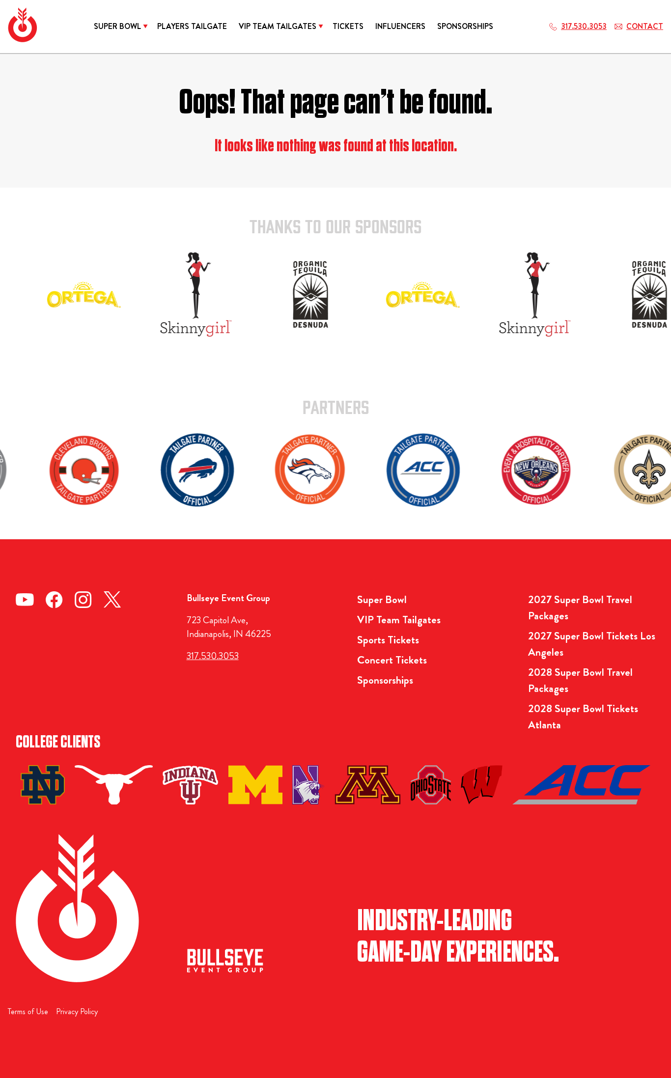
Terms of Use (28, 1011)
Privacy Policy (77, 1011)
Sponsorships (385, 680)
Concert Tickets (392, 659)
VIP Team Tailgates (399, 619)
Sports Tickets (388, 639)
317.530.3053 (213, 656)
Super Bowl (382, 599)
